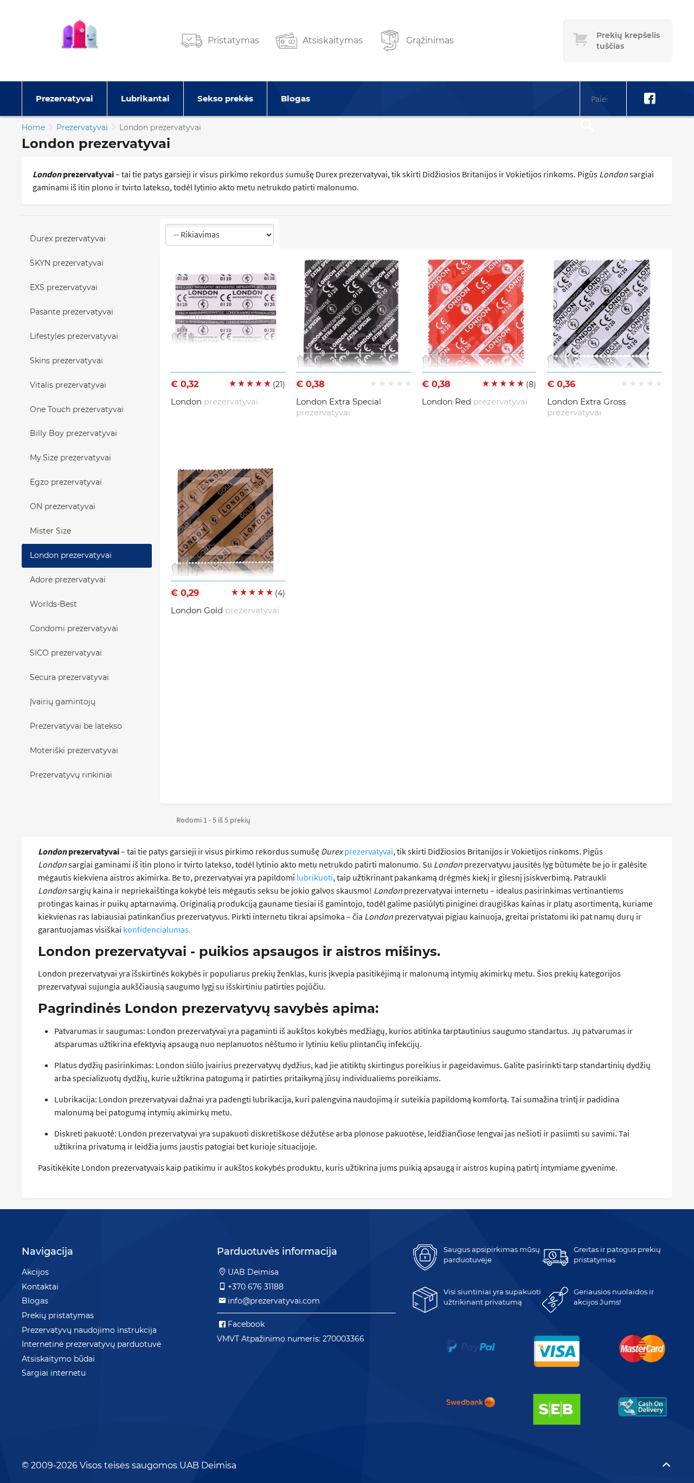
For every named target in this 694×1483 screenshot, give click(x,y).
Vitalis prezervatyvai (68, 385)
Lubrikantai (145, 98)
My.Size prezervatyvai (70, 458)
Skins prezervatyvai (66, 360)
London (214, 401)
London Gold (225, 610)
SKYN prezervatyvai (67, 263)
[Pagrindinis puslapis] (80, 41)
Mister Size (50, 531)
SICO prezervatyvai (66, 653)
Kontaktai (40, 1287)
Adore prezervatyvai (68, 580)
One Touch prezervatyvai (77, 409)
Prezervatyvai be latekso (76, 726)
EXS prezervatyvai (64, 287)
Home (33, 127)
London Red (475, 401)
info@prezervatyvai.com (274, 1301)
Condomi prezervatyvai (74, 628)
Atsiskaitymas (333, 40)
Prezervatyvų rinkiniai (71, 775)
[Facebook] (649, 98)
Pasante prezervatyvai (71, 312)
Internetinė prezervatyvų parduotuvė (91, 1344)
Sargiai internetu (54, 1373)
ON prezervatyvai (62, 506)
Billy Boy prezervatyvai (73, 433)
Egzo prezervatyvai (66, 482)
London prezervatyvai (71, 555)
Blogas (295, 98)
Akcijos (35, 1272)
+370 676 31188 (256, 1287)
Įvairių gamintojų (62, 702)
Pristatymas (233, 40)
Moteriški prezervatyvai (74, 750)
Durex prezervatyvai (68, 238)
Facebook (246, 1324)
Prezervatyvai (64, 98)
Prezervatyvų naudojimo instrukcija (89, 1330)
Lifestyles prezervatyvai (74, 336)
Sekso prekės (225, 98)
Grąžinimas (430, 40)
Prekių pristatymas (58, 1315)
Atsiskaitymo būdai (58, 1359)
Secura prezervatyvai (69, 677)
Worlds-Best (53, 604)
